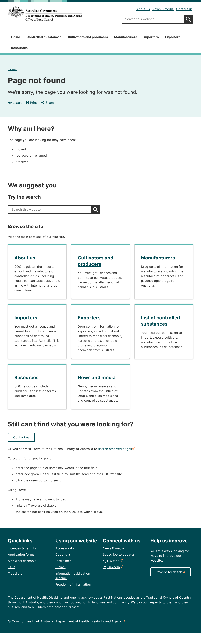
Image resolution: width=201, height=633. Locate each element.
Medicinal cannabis (22, 561)
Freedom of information (73, 584)
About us (143, 9)
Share (50, 103)
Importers (151, 37)
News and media (97, 377)
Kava (11, 567)
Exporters (172, 37)
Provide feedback (170, 573)
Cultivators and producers (88, 37)
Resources (19, 48)
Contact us (184, 9)
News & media (163, 9)
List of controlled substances (160, 321)
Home (15, 37)
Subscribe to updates (119, 554)
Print (33, 103)
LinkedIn (114, 567)
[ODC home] (45, 13)
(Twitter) (114, 561)
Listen (17, 103)
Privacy (60, 567)
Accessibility (64, 548)
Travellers (15, 573)
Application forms (21, 554)
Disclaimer (63, 561)
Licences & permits (22, 548)
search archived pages (115, 449)
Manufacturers (125, 37)
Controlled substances (43, 37)
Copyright (62, 554)
